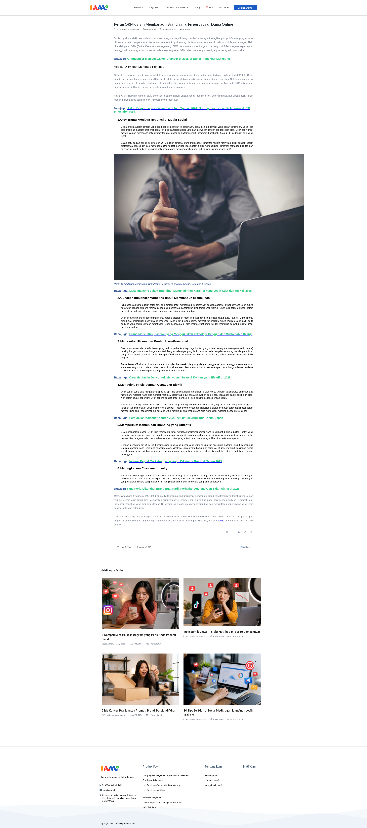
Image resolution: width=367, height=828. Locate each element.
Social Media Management (128, 29)
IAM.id (221, 520)
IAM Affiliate (149, 807)
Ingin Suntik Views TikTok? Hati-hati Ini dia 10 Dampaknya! (222, 631)
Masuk (223, 7)
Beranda (138, 7)
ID (209, 7)
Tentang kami (211, 775)
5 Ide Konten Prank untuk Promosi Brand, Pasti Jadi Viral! (139, 710)
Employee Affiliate (156, 790)
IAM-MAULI (150, 29)
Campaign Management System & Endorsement (166, 775)
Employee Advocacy (153, 780)
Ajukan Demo (245, 7)
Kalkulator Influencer (178, 7)
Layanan (154, 7)
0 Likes (246, 547)
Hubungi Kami (212, 780)
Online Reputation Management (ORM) (162, 802)
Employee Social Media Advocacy (163, 785)
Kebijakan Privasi (213, 785)
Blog (197, 7)
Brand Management (152, 797)
